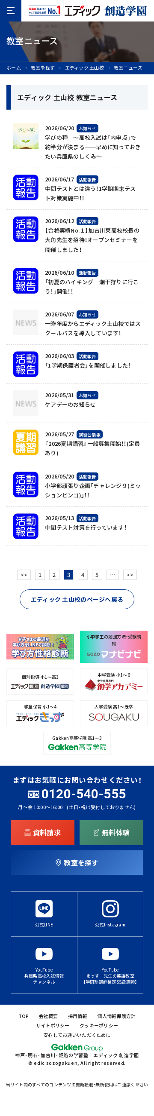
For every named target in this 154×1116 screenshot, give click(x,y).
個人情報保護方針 (116, 1016)
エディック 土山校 (84, 67)
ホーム (13, 67)
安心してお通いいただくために (77, 1035)
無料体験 (116, 832)
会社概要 (48, 1016)
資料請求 (47, 832)
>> (130, 574)
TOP (23, 1016)
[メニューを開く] (10, 10)
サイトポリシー (53, 1025)
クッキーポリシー (99, 1025)
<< (24, 574)
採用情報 (77, 1016)
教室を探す (43, 67)
